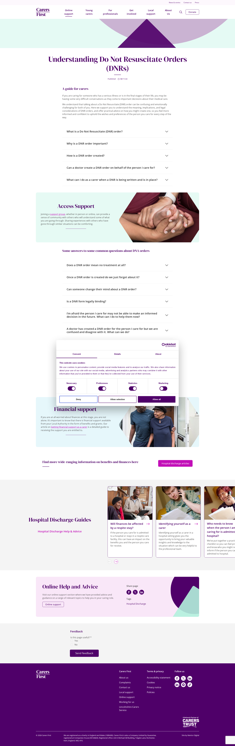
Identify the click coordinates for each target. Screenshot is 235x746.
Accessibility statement (158, 677)
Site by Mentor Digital (190, 735)
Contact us (188, 2)
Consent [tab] (77, 354)
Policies (151, 692)
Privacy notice (154, 687)
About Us (168, 12)
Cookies (151, 682)
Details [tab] (117, 354)
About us (123, 677)
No (76, 644)
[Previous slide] (109, 562)
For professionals (110, 12)
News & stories (174, 2)
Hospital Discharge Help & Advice (60, 531)
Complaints (125, 682)
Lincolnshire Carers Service (129, 708)
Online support (68, 12)
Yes (76, 640)
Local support (150, 12)
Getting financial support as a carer (69, 426)
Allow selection (117, 399)
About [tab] (158, 354)
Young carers (89, 12)
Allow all (157, 399)
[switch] (102, 388)
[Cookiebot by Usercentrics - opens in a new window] (164, 345)
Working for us (126, 702)
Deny (78, 399)
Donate (192, 12)
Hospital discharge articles (175, 463)
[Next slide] (116, 562)
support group (57, 214)
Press (197, 2)
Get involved (131, 12)
